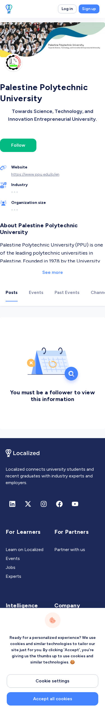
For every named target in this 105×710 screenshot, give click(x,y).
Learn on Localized (24, 549)
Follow (18, 145)
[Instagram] (43, 504)
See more (52, 272)
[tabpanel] (52, 372)
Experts (13, 576)
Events (13, 558)
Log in (67, 8)
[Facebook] (59, 504)
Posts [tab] (12, 292)
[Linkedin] (12, 504)
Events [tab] (36, 292)
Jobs (10, 567)
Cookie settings (52, 681)
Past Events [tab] (67, 292)
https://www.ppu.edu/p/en (35, 174)
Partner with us (69, 549)
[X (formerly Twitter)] (28, 504)
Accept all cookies (52, 698)
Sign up (89, 8)
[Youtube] (75, 504)
